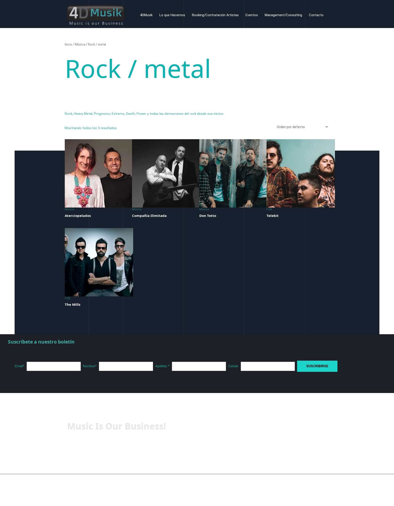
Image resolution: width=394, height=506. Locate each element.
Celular (233, 366)
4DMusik (146, 15)
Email (19, 366)
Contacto (316, 15)
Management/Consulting (283, 15)
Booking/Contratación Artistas (215, 15)
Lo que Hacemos (172, 15)
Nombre (90, 366)
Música (80, 44)
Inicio (68, 44)
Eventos (252, 15)
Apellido (162, 366)
